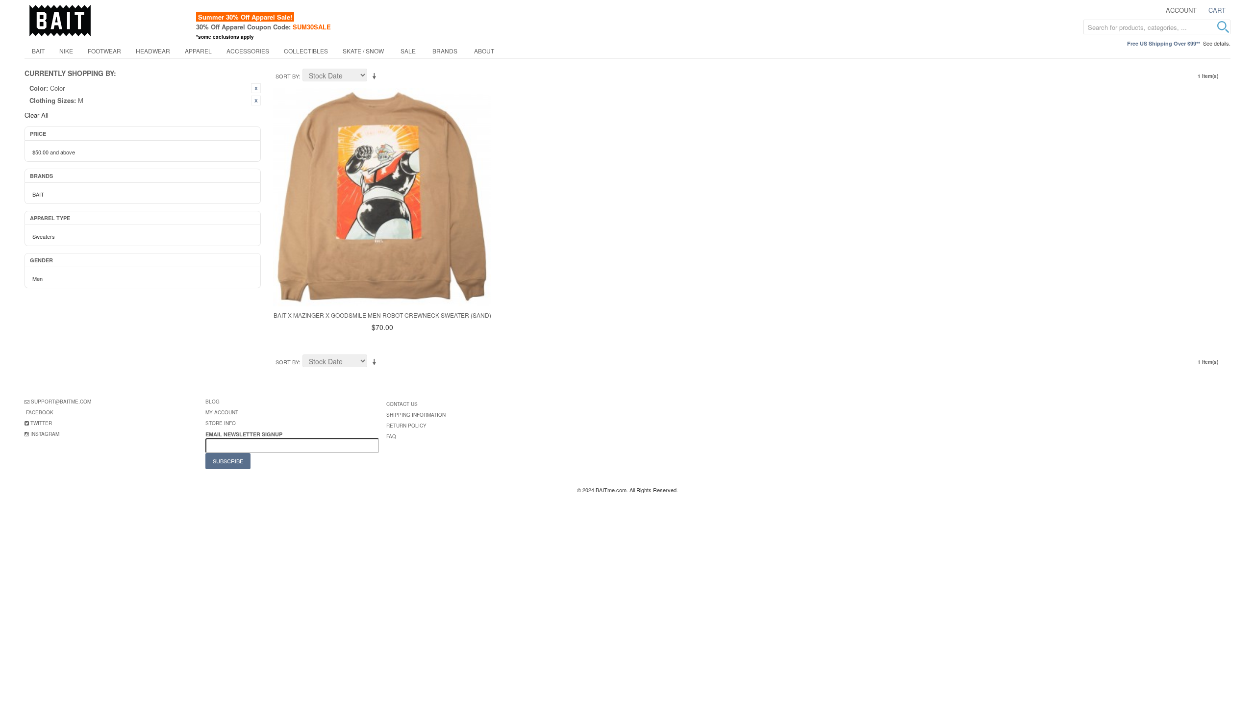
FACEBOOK (39, 412)
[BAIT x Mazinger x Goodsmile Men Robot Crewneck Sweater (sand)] (382, 197)
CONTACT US (402, 404)
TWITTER (41, 423)
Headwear (153, 51)
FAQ (391, 436)
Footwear (104, 51)
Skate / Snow (363, 51)
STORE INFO (220, 423)
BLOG (212, 401)
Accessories (247, 51)
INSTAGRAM (44, 433)
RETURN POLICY (406, 425)
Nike (66, 51)
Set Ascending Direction (376, 76)
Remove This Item (256, 88)
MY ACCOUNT (221, 412)
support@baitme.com (61, 401)
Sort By (287, 76)
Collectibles (306, 51)
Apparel (198, 51)
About (484, 51)
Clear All (37, 115)
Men (37, 278)
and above (53, 152)
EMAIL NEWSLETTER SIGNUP (244, 434)
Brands (444, 51)
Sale (408, 51)
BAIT (38, 51)
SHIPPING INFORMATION (416, 414)
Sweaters (43, 236)
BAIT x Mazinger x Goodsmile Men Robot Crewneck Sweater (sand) (382, 315)
